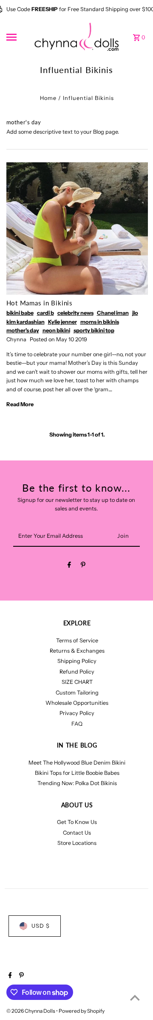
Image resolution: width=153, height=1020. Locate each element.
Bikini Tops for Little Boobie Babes (77, 773)
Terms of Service (77, 640)
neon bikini (56, 330)
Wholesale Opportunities (76, 703)
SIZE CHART (77, 682)
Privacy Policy (77, 713)
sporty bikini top (94, 330)
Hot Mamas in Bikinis (39, 303)
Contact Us (77, 832)
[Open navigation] (17, 37)
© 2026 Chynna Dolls (31, 1011)
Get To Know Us (77, 822)
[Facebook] (69, 566)
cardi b (45, 313)
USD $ (40, 926)
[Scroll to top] (134, 997)
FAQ (76, 724)
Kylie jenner (62, 322)
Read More (20, 404)
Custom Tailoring (77, 692)
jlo (135, 313)
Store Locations (76, 843)
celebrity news (75, 313)
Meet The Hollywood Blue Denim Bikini (76, 762)
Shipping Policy (76, 661)
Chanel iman (113, 313)
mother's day (22, 330)
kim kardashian (25, 322)
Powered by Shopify (82, 1011)
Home (48, 98)
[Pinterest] (83, 566)
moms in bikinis (99, 322)
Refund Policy (77, 671)
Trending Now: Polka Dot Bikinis (77, 783)
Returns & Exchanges (77, 651)
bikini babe (20, 313)
